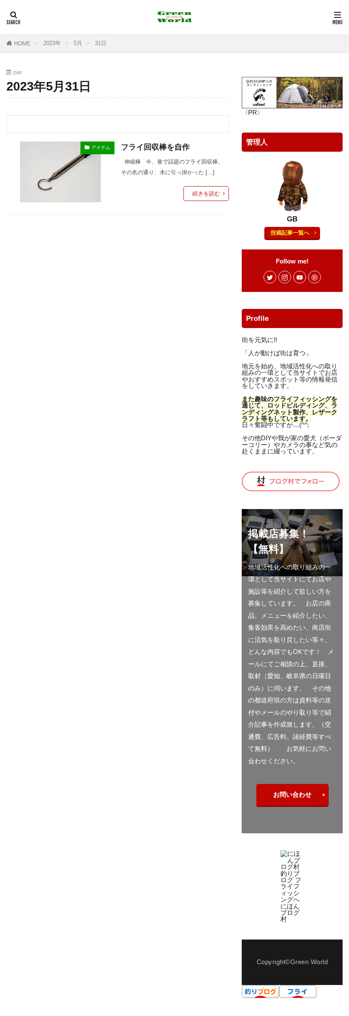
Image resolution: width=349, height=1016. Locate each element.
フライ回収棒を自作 (155, 147)
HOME (22, 43)
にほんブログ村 (290, 913)
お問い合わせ (292, 794)
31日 (100, 43)
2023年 (52, 43)
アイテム (101, 147)
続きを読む (206, 193)
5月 (78, 43)
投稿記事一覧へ (290, 232)
